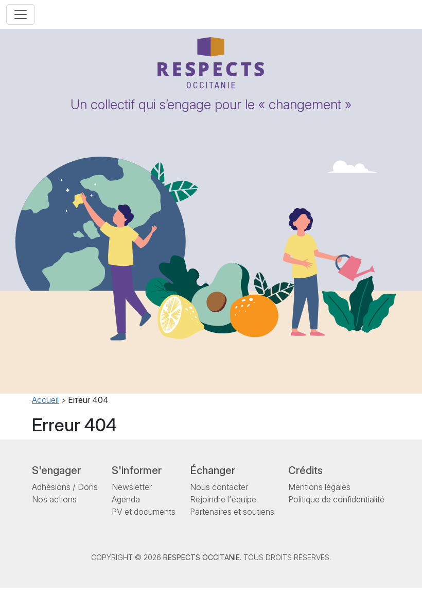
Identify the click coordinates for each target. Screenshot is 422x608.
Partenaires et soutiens (232, 511)
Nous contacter (219, 487)
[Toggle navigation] (20, 14)
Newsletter (132, 487)
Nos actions (54, 499)
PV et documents (143, 511)
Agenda (126, 499)
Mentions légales (319, 487)
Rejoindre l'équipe (223, 499)
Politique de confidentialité (336, 499)
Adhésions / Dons (65, 487)
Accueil (45, 400)
